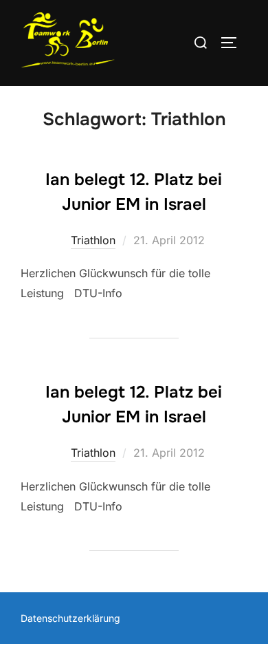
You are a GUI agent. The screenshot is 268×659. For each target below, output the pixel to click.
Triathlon (93, 240)
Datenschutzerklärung (70, 618)
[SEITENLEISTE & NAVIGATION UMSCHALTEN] (233, 43)
